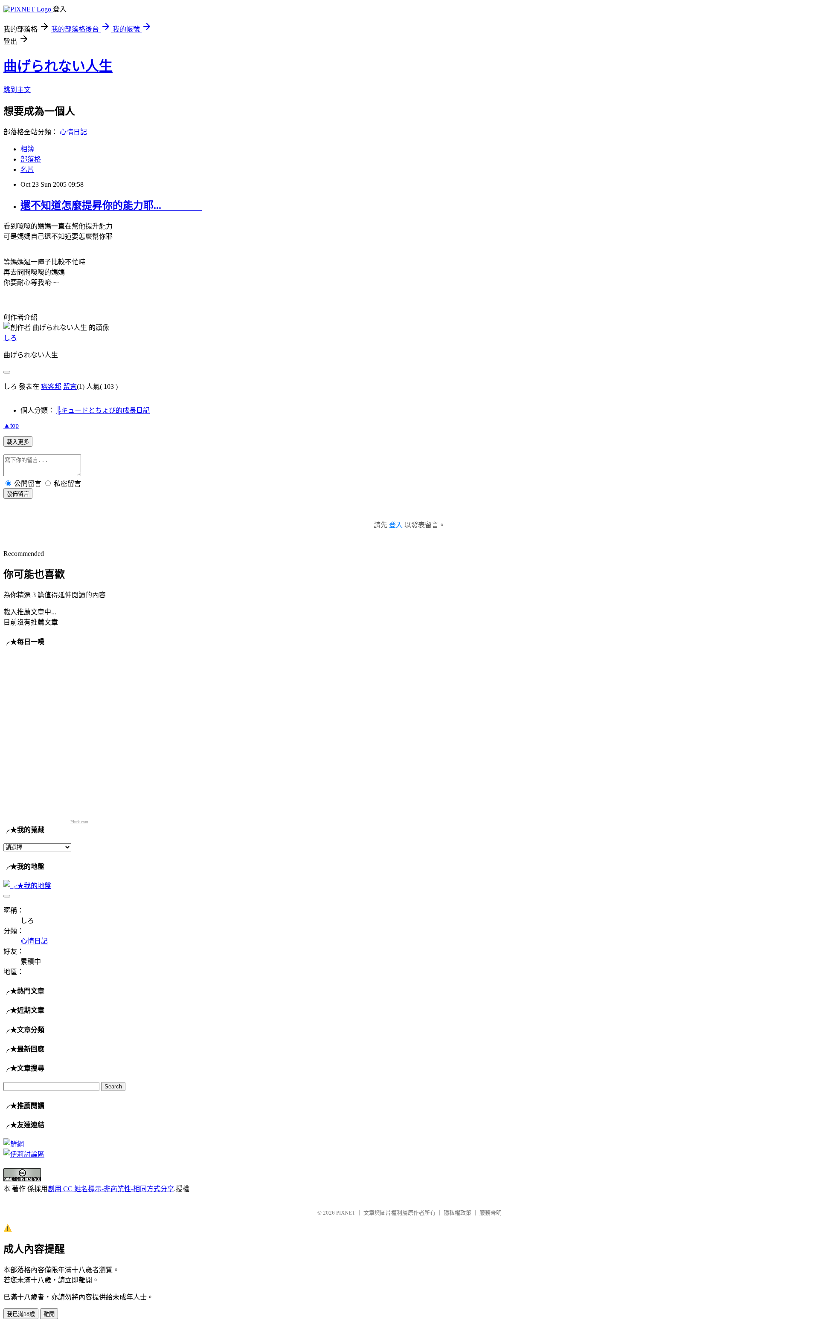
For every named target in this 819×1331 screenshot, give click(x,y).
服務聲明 (490, 1212)
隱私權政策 (457, 1212)
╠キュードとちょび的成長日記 (103, 410)
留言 (70, 386)
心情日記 (73, 132)
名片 (27, 169)
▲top (11, 425)
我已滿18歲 (21, 1314)
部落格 (30, 159)
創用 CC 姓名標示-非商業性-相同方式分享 (111, 1188)
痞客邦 (51, 386)
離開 (49, 1314)
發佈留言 (18, 494)
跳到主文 (17, 89)
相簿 (27, 149)
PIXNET (345, 1212)
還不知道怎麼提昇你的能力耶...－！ (111, 205)
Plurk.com (79, 821)
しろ (10, 337)
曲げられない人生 (58, 66)
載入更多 (18, 442)
